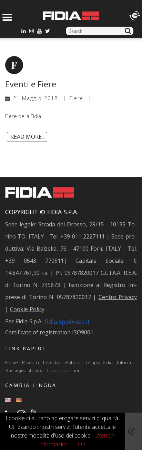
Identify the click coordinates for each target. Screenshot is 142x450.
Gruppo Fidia (99, 362)
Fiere (76, 98)
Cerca (129, 31)
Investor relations (62, 362)
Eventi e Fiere (30, 84)
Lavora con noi (63, 370)
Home (11, 362)
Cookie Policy (27, 309)
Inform (123, 362)
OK (81, 444)
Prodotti (30, 362)
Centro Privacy (118, 297)
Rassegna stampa (24, 370)
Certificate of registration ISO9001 (49, 332)
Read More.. (27, 137)
